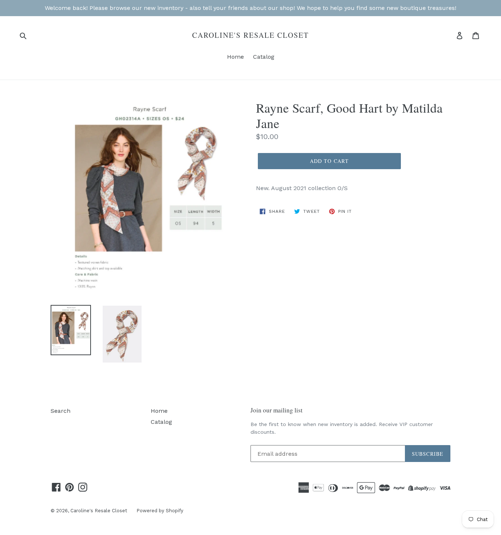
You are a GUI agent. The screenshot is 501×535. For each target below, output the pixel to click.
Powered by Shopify (159, 510)
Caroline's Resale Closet (250, 35)
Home (235, 56)
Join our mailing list (277, 410)
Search (60, 410)
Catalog (263, 56)
